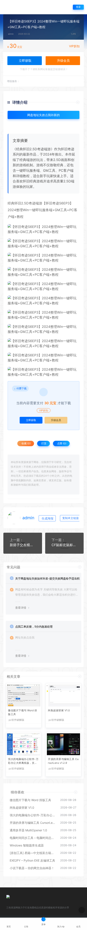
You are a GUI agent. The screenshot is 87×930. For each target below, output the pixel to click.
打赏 (43, 443)
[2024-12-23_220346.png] (43, 343)
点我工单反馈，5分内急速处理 (34, 626)
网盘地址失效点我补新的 (43, 115)
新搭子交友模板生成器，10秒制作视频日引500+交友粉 (23, 545)
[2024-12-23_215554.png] (43, 229)
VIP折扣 (74, 46)
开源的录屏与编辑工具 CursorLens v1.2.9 (63, 760)
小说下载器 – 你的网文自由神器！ (32, 868)
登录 (78, 7)
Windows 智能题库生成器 (27, 845)
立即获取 (31, 420)
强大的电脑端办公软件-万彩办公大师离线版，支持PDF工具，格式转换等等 (23, 761)
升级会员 (63, 61)
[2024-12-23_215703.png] (43, 372)
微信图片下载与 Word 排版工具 (22, 712)
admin (11, 34)
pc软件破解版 (16, 720)
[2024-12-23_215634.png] (43, 286)
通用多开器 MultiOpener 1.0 (28, 830)
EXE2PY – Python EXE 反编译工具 (32, 860)
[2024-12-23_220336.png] (43, 329)
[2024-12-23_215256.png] (43, 258)
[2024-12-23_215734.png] (43, 358)
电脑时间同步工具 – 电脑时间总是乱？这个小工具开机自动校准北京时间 (33, 838)
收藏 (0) (26, 443)
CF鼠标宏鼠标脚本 (64, 545)
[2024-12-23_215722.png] (43, 301)
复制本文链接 (70, 518)
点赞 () (61, 443)
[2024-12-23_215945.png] (43, 315)
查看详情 (20, 607)
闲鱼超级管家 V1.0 (59, 710)
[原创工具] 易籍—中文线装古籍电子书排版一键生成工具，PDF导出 (33, 853)
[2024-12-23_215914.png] (43, 243)
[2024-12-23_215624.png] (43, 272)
